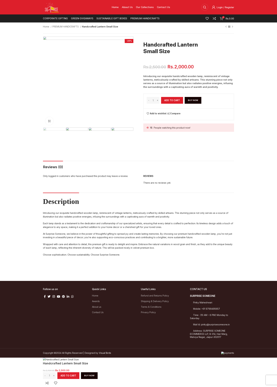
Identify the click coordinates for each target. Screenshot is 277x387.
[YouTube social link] (58, 296)
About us (96, 306)
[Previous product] (226, 26)
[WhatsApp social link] (72, 296)
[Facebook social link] (45, 296)
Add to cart (172, 100)
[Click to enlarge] (49, 121)
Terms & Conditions (151, 306)
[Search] (205, 7)
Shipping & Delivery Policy (155, 301)
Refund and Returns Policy (155, 295)
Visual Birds (105, 353)
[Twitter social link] (49, 296)
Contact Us (98, 312)
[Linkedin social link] (68, 296)
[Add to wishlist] (56, 383)
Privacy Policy (148, 312)
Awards (96, 301)
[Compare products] (214, 18)
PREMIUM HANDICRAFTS (65, 26)
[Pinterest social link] (63, 296)
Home (46, 26)
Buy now (193, 100)
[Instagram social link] (53, 296)
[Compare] (47, 383)
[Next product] (232, 26)
